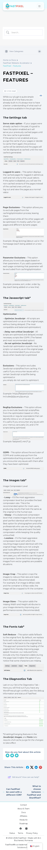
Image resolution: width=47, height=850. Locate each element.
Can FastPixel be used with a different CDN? (14, 792)
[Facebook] (21, 829)
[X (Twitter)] (26, 829)
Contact (23, 805)
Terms (20, 833)
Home (6, 60)
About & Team (23, 809)
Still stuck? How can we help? (25, 777)
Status (12, 833)
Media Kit (23, 820)
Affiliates (23, 816)
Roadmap (23, 823)
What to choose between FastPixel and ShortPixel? (34, 792)
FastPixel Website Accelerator (16, 63)
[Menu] (39, 6)
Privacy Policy (32, 833)
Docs (13, 60)
